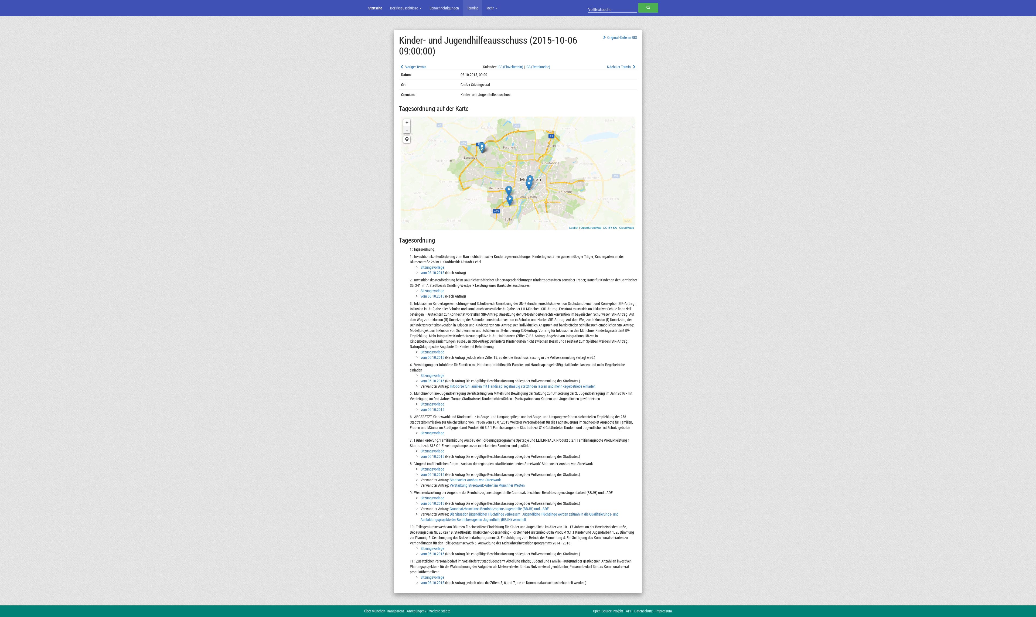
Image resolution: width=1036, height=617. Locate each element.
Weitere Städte (439, 610)
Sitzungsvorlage (432, 267)
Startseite (375, 8)
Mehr (490, 8)
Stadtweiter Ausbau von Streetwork (475, 479)
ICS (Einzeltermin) (510, 66)
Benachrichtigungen (444, 8)
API (628, 610)
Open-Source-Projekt (608, 610)
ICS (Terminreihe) (538, 66)
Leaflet (573, 227)
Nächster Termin (619, 66)
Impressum (664, 610)
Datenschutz (643, 610)
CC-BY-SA (610, 227)
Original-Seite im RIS (622, 37)
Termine (472, 8)
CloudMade (626, 227)
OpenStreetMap (591, 227)
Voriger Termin (415, 66)
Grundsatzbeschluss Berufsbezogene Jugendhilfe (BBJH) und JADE (499, 508)
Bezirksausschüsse (404, 8)
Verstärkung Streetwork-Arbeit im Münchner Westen (487, 485)
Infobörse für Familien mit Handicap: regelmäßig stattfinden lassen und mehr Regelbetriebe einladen (522, 386)
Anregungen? (416, 610)
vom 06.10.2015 (432, 272)
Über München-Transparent (384, 610)
